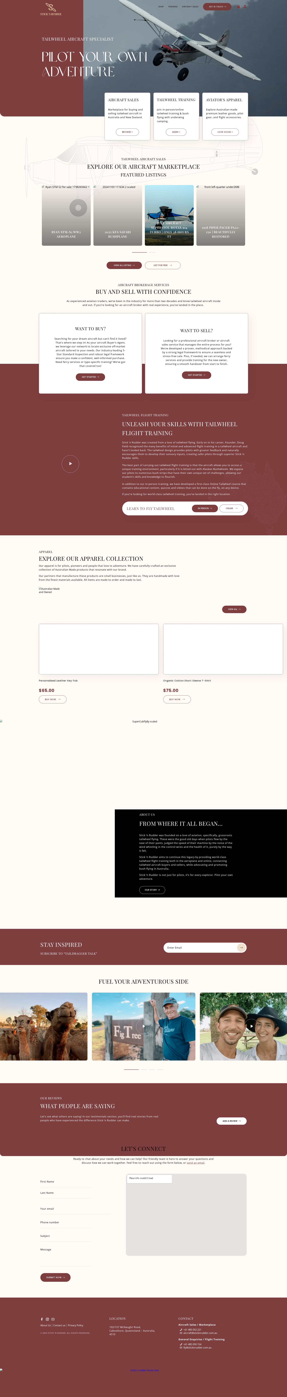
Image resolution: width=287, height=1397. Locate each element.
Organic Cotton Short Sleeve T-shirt (187, 680)
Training (173, 6)
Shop (161, 6)
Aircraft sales (190, 6)
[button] (139, 252)
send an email (195, 1162)
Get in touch (216, 6)
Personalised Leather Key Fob (58, 680)
